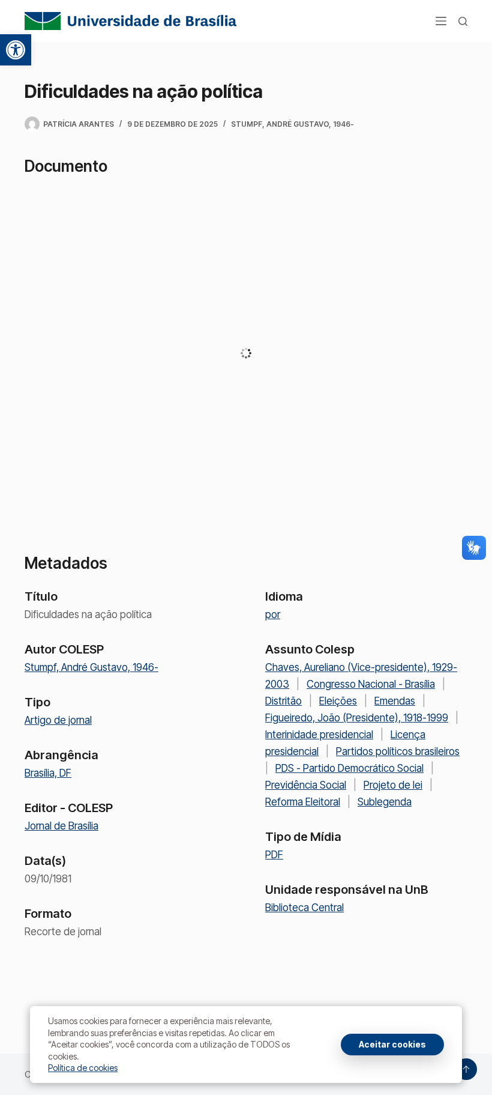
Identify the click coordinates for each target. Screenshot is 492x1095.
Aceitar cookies (392, 1044)
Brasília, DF (48, 773)
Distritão (283, 701)
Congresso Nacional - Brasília (371, 684)
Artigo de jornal (58, 720)
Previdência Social (305, 785)
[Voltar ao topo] (466, 1069)
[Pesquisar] (462, 21)
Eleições (338, 701)
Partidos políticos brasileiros (398, 751)
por (272, 614)
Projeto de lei (393, 785)
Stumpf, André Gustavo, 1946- (292, 124)
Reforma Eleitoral (302, 802)
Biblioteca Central (304, 908)
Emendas (394, 701)
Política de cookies (83, 1068)
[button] (15, 49)
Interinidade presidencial (319, 735)
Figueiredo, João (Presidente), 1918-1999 (356, 718)
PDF (274, 855)
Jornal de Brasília (61, 826)
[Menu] (441, 21)
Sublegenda (385, 802)
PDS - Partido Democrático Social (349, 768)
